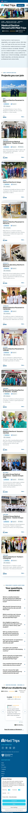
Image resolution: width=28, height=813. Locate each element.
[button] (3, 711)
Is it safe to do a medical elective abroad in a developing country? (13, 649)
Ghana (3, 771)
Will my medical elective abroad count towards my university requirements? (11, 633)
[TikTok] (14, 747)
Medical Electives (11, 21)
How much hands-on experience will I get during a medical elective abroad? (13, 641)
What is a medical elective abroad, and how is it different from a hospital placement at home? (12, 599)
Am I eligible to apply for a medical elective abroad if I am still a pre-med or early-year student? (12, 625)
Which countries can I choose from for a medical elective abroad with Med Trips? (12, 616)
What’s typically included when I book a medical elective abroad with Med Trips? (12, 657)
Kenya (2, 773)
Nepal (2, 765)
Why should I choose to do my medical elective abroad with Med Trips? (12, 608)
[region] (14, 711)
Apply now (20, 5)
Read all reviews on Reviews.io (14, 729)
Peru (2, 775)
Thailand (3, 769)
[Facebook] (2, 747)
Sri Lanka (3, 767)
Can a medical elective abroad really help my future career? (12, 664)
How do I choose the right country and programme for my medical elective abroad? (12, 671)
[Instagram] (6, 747)
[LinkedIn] (10, 747)
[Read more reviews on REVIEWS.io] (18, 725)
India (2, 762)
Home (2, 21)
